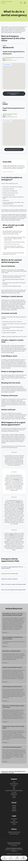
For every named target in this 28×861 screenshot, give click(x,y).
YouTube (14, 809)
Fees (14, 787)
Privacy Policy (14, 818)
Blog (14, 788)
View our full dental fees (8, 171)
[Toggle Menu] (25, 3)
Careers (14, 795)
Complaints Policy (14, 822)
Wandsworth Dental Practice (14, 832)
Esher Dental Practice (14, 833)
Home (14, 782)
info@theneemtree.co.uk (11, 60)
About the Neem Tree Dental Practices (14, 790)
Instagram (14, 810)
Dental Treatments (14, 783)
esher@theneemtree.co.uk (11, 116)
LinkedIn (14, 807)
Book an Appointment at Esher (13, 149)
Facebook (14, 805)
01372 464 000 (8, 115)
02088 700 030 (8, 59)
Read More (5, 632)
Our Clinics (14, 785)
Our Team (14, 792)
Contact (14, 797)
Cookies (14, 824)
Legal (14, 820)
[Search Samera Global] (21, 2)
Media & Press (14, 794)
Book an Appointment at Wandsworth (13, 93)
